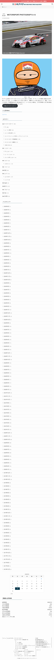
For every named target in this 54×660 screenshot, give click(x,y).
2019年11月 (8, 476)
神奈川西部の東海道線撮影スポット (43, 644)
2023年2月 (7, 346)
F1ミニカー (9, 151)
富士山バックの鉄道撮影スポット (43, 647)
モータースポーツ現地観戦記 (12, 139)
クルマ (7, 160)
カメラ (7, 173)
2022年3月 (7, 383)
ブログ (7, 189)
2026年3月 (7, 223)
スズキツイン (9, 163)
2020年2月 (7, 466)
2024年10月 (7, 279)
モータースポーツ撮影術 (11, 142)
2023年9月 (7, 323)
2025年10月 (7, 239)
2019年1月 (7, 509)
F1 (7, 127)
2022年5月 (7, 376)
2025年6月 (7, 253)
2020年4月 (7, 459)
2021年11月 (8, 396)
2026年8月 (7, 206)
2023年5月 (7, 336)
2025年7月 (7, 249)
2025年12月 (7, 233)
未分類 (7, 196)
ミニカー (7, 148)
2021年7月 (7, 409)
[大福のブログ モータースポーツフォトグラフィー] (27, 4)
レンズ (7, 179)
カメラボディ (9, 176)
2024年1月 (7, 309)
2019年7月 (7, 489)
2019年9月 (7, 482)
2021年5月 (7, 416)
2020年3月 (7, 463)
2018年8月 (7, 526)
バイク (7, 167)
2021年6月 (7, 413)
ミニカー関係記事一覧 (19, 651)
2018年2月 (7, 546)
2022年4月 (7, 379)
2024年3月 (7, 303)
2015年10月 (7, 569)
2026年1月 (7, 229)
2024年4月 (7, 299)
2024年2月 (7, 306)
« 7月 (11, 593)
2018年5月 (7, 536)
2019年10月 (8, 479)
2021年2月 (7, 426)
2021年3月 (7, 423)
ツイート (4, 114)
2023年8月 (7, 326)
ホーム (4, 638)
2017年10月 (8, 559)
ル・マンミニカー (9, 154)
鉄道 (6, 170)
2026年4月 (7, 219)
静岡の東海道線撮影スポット (42, 642)
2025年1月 (7, 269)
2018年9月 (7, 522)
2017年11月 (7, 556)
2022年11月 (8, 356)
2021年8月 (7, 406)
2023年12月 (8, 313)
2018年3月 (7, 542)
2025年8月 (7, 246)
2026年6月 (7, 213)
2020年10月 (8, 439)
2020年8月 (7, 446)
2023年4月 (7, 339)
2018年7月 (7, 529)
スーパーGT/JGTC (10, 133)
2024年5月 (7, 296)
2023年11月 (8, 316)
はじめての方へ (10, 638)
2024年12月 (7, 273)
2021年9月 (7, 403)
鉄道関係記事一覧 (40, 639)
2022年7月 (7, 369)
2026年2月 (7, 226)
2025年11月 (7, 236)
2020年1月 (7, 469)
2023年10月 (7, 319)
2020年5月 (7, 456)
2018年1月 (7, 549)
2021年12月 (8, 393)
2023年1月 (7, 349)
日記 (6, 193)
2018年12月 (7, 512)
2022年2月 (7, 386)
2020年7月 (7, 449)
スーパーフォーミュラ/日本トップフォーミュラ (16, 136)
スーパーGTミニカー (10, 157)
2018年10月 (7, 519)
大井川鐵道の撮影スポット (41, 645)
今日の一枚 (8, 145)
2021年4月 (7, 419)
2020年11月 (8, 436)
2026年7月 (7, 210)
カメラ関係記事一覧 (29, 651)
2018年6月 (7, 532)
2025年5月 (7, 256)
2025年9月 (7, 243)
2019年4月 (7, 499)
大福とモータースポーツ (10, 106)
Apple (6, 183)
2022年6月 (7, 373)
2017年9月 (7, 562)
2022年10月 (8, 359)
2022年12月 (8, 353)
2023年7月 (7, 329)
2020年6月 (7, 452)
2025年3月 (7, 263)
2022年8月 (7, 366)
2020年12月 (8, 433)
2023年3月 (7, 343)
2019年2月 (7, 506)
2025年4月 (7, 259)
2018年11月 (8, 516)
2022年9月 (7, 363)
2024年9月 (7, 283)
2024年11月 (7, 276)
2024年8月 (7, 286)
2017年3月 (7, 566)
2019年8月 (7, 486)
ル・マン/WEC (9, 130)
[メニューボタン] (1, 4)
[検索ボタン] (52, 4)
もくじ (38, 649)
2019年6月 (7, 492)
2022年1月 (7, 389)
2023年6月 (7, 333)
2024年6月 (7, 293)
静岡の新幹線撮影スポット (41, 641)
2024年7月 (7, 289)
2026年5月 (7, 216)
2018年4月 (7, 539)
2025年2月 (7, 266)
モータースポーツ (10, 124)
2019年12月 (8, 473)
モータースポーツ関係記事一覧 (21, 639)
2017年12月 (7, 552)
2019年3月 (7, 502)
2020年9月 (7, 443)
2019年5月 (7, 496)
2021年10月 (8, 399)
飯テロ (7, 186)
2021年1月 (7, 429)
